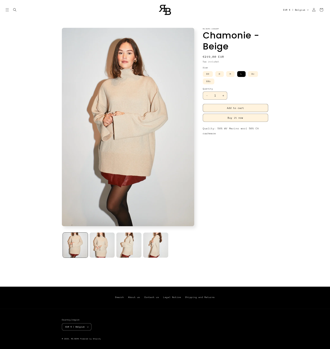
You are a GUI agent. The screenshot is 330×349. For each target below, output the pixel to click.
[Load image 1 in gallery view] (75, 245)
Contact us (151, 297)
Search (119, 297)
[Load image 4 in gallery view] (155, 245)
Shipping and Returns (200, 297)
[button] (7, 10)
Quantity (208, 89)
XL (254, 74)
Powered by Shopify (90, 339)
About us (134, 297)
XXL (210, 82)
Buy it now (235, 117)
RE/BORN (75, 339)
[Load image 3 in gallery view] (128, 245)
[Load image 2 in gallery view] (102, 245)
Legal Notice (172, 297)
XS (209, 74)
